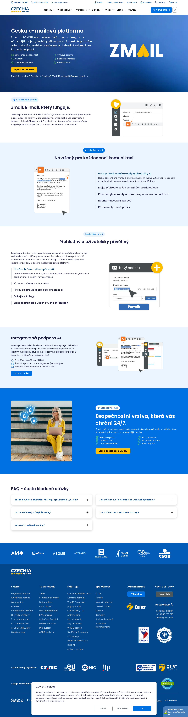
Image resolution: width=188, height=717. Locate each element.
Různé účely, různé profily (114, 207)
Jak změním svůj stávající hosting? (33, 512)
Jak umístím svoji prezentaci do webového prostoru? (127, 499)
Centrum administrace (78, 593)
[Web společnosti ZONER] (136, 607)
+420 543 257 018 (40, 2)
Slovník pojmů (74, 619)
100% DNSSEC (45, 606)
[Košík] (175, 10)
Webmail (133, 2)
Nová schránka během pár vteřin (34, 269)
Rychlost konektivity (77, 640)
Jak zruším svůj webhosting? (30, 525)
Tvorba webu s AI (19, 619)
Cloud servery (18, 632)
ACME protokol (46, 632)
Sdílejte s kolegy (24, 296)
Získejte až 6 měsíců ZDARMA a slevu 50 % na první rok (58, 76)
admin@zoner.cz (61, 2)
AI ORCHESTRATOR (20, 627)
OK (142, 708)
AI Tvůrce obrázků (20, 623)
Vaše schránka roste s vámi (31, 283)
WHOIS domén (74, 627)
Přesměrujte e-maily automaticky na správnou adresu (133, 194)
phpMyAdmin (74, 606)
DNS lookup (73, 636)
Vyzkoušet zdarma (24, 69)
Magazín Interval (116, 2)
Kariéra (99, 610)
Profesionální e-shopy (22, 610)
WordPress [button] (81, 9)
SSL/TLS (132, 9)
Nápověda (147, 2)
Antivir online (73, 615)
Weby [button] (108, 9)
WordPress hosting (20, 597)
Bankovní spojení (104, 619)
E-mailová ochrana (49, 597)
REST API (71, 645)
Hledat (174, 2)
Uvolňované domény (77, 632)
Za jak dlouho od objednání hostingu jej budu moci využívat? (46, 499)
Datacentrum (46, 602)
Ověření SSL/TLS (75, 610)
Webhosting (17, 602)
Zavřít (103, 708)
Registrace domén (20, 593)
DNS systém (45, 627)
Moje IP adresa (74, 623)
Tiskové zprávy (103, 606)
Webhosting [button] (63, 9)
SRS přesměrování (48, 619)
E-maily (15, 606)
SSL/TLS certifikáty (20, 615)
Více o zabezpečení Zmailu (113, 450)
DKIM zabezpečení (48, 610)
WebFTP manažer (76, 602)
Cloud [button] (120, 9)
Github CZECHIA (75, 649)
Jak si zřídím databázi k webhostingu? (119, 512)
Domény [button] (47, 9)
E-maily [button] (96, 9)
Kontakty (161, 2)
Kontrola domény (76, 597)
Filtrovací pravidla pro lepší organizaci (38, 290)
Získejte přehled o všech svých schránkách (41, 303)
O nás (98, 593)
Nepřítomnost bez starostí (114, 200)
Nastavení (122, 708)
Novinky (100, 2)
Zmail (42, 593)
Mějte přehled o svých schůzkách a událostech (128, 187)
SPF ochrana (45, 615)
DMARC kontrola (47, 623)
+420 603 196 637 (20, 2)
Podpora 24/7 (164, 604)
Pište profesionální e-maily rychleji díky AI (124, 173)
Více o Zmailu (21, 373)
